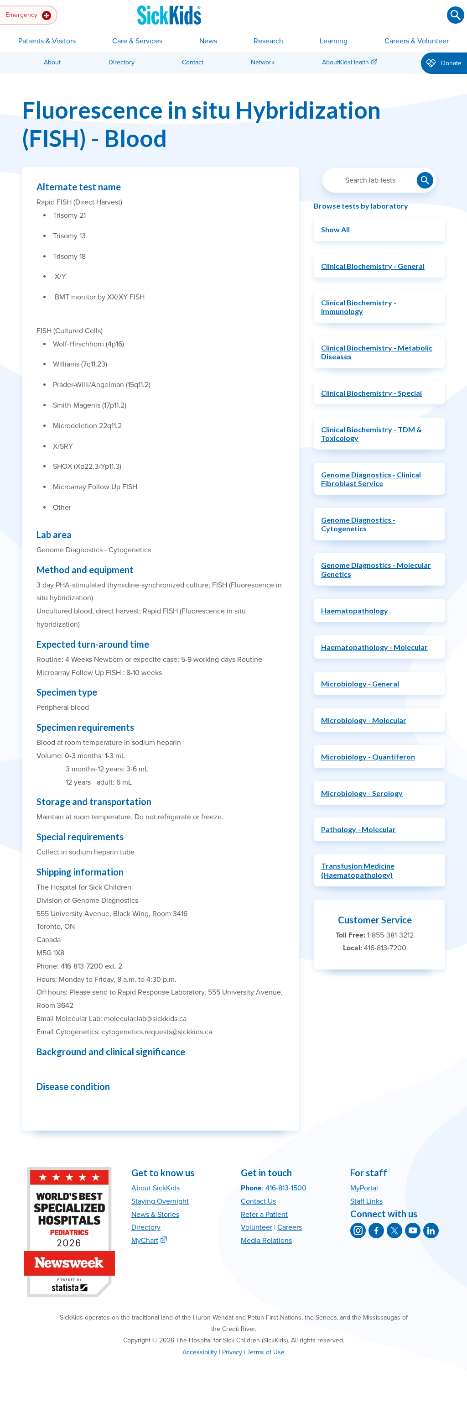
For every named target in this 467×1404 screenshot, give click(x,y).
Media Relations (266, 1240)
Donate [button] (450, 63)
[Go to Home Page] (169, 15)
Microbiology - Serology (362, 793)
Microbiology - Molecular (363, 720)
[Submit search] (455, 15)
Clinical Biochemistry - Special (371, 392)
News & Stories (155, 1214)
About (52, 62)
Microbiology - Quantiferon (368, 756)
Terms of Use (266, 1352)
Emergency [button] (22, 15)
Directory (122, 62)
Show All (335, 229)
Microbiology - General (360, 683)
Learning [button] (334, 41)
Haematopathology (354, 610)
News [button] (208, 41)
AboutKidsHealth (345, 62)
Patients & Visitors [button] (47, 41)
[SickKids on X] (394, 1230)
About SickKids (155, 1188)
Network (263, 62)
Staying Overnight (160, 1201)
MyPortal (364, 1188)
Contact (192, 62)
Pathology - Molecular (358, 829)
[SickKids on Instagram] (358, 1230)
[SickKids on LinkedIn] (431, 1230)
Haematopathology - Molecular (374, 647)
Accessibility (199, 1352)
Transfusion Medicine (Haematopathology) (357, 870)
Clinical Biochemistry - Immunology (358, 306)
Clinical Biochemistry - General (373, 266)
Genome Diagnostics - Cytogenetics (358, 524)
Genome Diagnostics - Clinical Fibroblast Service (371, 478)
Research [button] (268, 41)
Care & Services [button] (137, 41)
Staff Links (366, 1201)
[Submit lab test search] (425, 180)
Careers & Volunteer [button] (416, 41)
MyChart (144, 1240)
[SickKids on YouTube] (412, 1230)
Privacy (232, 1352)
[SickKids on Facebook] (376, 1230)
